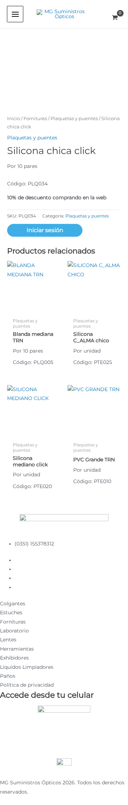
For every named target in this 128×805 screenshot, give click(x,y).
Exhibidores (14, 658)
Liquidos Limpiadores (26, 667)
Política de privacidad (27, 685)
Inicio (13, 118)
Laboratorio (14, 631)
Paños (7, 676)
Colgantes (12, 603)
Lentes (8, 639)
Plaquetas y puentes (74, 118)
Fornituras (35, 118)
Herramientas (17, 649)
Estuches (11, 612)
